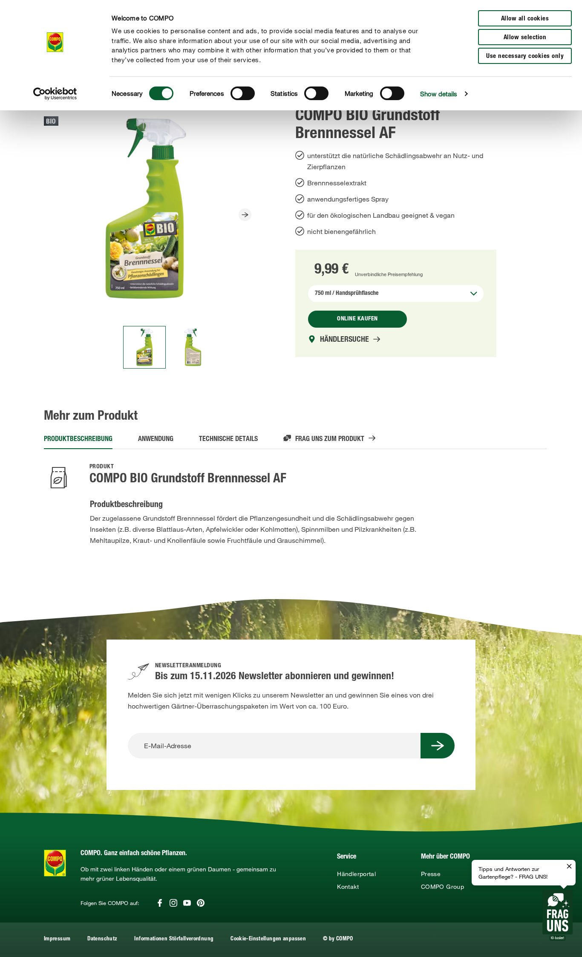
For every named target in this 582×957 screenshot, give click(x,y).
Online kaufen (357, 319)
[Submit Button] (438, 745)
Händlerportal (356, 874)
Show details (438, 94)
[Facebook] (160, 903)
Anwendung (155, 439)
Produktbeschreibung (78, 439)
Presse (431, 874)
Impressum (57, 939)
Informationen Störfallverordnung (173, 939)
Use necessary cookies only (525, 56)
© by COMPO (338, 939)
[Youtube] (187, 903)
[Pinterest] (200, 903)
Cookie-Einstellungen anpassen (268, 939)
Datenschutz (102, 939)
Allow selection (525, 38)
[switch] (242, 93)
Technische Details (228, 439)
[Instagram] (173, 903)
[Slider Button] (245, 214)
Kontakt (348, 887)
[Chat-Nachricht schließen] (569, 866)
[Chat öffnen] (557, 915)
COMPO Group (442, 887)
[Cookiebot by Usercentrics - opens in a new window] (55, 93)
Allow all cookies (525, 19)
